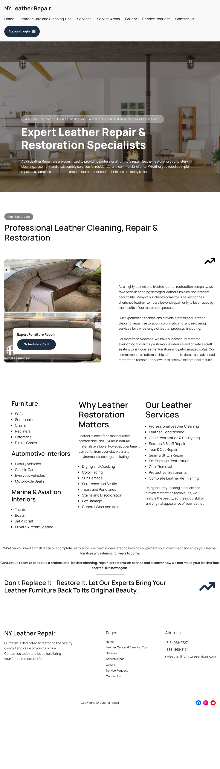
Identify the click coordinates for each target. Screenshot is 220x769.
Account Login (19, 31)
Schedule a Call (36, 344)
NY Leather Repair (27, 8)
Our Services (19, 217)
